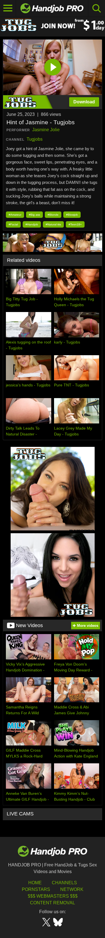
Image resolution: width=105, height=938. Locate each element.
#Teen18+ (75, 224)
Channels (64, 882)
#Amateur (15, 214)
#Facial (13, 224)
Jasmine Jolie (46, 129)
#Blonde (53, 214)
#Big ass (34, 214)
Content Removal (52, 902)
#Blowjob (72, 214)
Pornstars (36, 889)
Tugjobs (35, 139)
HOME (35, 882)
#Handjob (31, 224)
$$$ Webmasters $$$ (53, 896)
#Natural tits (53, 224)
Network (71, 889)
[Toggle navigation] (8, 8)
